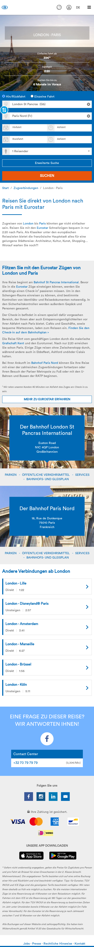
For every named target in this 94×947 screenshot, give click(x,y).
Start (5, 188)
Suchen (47, 175)
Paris (42, 223)
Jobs (26, 943)
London (28, 223)
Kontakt (80, 943)
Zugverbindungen (26, 188)
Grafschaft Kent (13, 343)
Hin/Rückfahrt (15, 96)
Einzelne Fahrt (43, 96)
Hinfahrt (16, 127)
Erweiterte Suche (47, 163)
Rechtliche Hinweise (58, 943)
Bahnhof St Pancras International (56, 282)
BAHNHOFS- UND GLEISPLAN (48, 479)
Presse (37, 943)
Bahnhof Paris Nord (44, 363)
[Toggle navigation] (89, 7)
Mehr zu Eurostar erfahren (47, 399)
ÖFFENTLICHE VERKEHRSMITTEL (46, 474)
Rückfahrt (17, 139)
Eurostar (42, 228)
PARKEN (11, 474)
